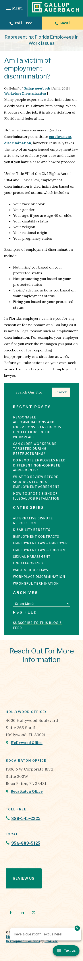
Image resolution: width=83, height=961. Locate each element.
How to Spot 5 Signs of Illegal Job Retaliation (36, 496)
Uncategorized (28, 563)
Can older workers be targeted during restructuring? (34, 448)
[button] (14, 8)
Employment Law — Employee (41, 550)
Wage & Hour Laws (30, 570)
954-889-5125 (25, 843)
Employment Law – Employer (40, 543)
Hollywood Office (26, 742)
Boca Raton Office (27, 791)
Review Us (24, 878)
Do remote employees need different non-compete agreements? (39, 465)
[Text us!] (66, 952)
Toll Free (23, 22)
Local (64, 23)
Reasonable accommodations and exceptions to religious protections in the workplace (37, 427)
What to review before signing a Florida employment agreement (36, 481)
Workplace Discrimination (25, 93)
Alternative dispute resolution (33, 520)
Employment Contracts (36, 536)
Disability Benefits (31, 529)
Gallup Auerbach (36, 88)
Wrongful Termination (36, 583)
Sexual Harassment (32, 556)
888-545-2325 (26, 818)
